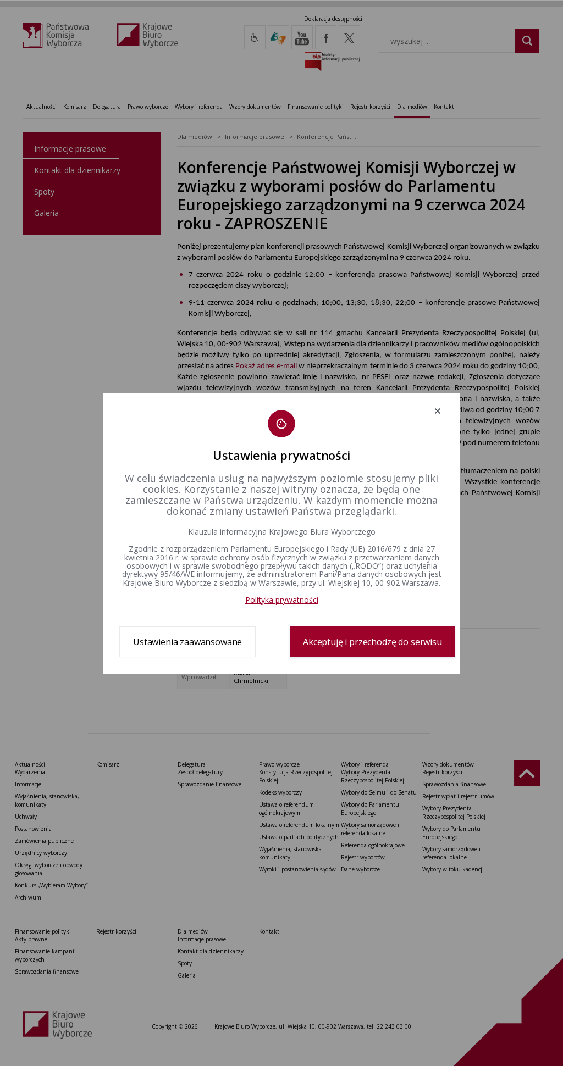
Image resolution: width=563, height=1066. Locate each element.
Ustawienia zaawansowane (187, 642)
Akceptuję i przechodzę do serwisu (372, 642)
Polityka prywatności (281, 600)
